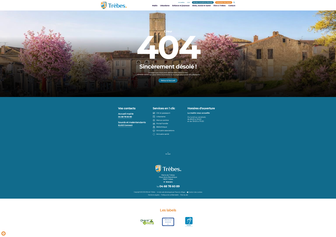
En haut (168, 154)
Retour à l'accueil (168, 80)
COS (188, 2)
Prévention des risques (223, 2)
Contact (231, 6)
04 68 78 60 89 (125, 117)
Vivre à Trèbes (219, 6)
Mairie (154, 6)
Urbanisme (165, 6)
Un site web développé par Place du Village (171, 192)
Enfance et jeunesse (181, 6)
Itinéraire (168, 182)
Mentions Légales (153, 195)
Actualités (181, 2)
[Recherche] (234, 2)
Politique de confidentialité (169, 195)
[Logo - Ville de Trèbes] (114, 5)
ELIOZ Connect (125, 125)
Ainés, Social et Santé (201, 6)
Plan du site (184, 195)
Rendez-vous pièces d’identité (203, 2)
